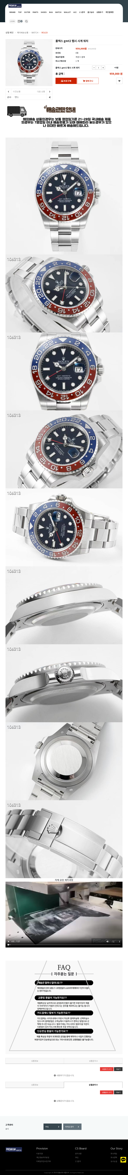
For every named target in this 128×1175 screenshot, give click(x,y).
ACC (75, 12)
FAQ (47, 1126)
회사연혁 (114, 1157)
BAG (51, 12)
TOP (20, 12)
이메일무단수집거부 (43, 1161)
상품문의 (93, 1061)
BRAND (13, 12)
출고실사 (91, 12)
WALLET (67, 12)
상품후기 (99, 12)
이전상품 (16, 91)
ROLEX (45, 32)
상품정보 (34, 1061)
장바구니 (89, 80)
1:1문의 (82, 12)
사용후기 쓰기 (107, 1069)
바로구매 (67, 80)
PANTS (35, 12)
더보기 (118, 1069)
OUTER (27, 12)
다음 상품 (41, 91)
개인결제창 (110, 12)
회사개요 (114, 1153)
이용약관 (39, 1153)
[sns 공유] (49, 97)
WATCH (58, 12)
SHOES (44, 12)
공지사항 (78, 1153)
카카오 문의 (69, 1126)
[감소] (94, 67)
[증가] (103, 67)
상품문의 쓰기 (107, 1092)
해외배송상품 (22, 32)
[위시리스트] (119, 81)
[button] (26, 21)
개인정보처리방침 (42, 1157)
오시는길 (114, 1161)
